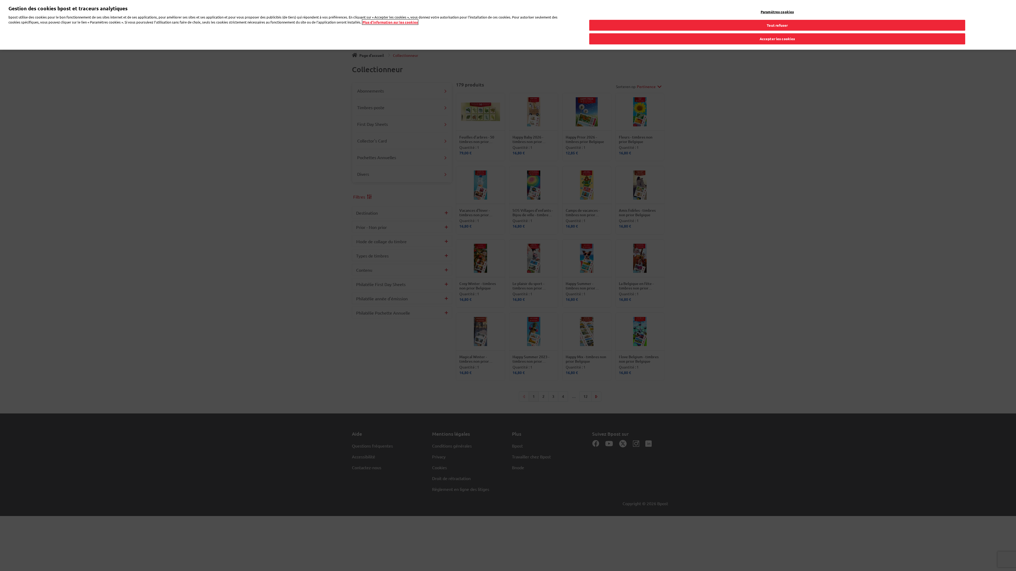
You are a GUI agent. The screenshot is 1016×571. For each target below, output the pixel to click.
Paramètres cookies (777, 12)
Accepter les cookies (777, 38)
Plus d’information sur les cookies (390, 22)
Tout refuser (777, 25)
